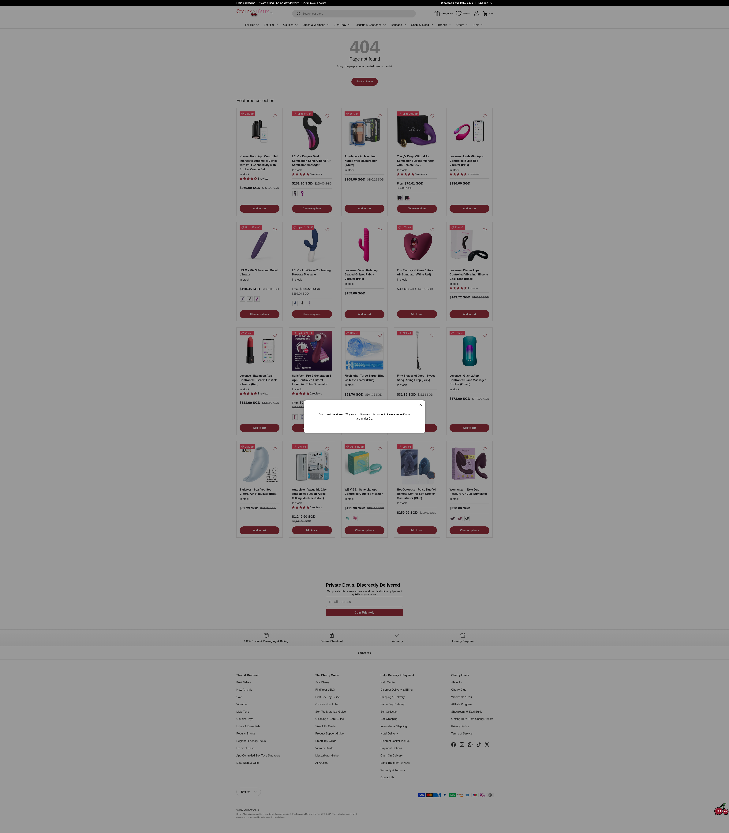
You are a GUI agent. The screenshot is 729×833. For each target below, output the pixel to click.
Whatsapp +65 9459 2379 (457, 3)
